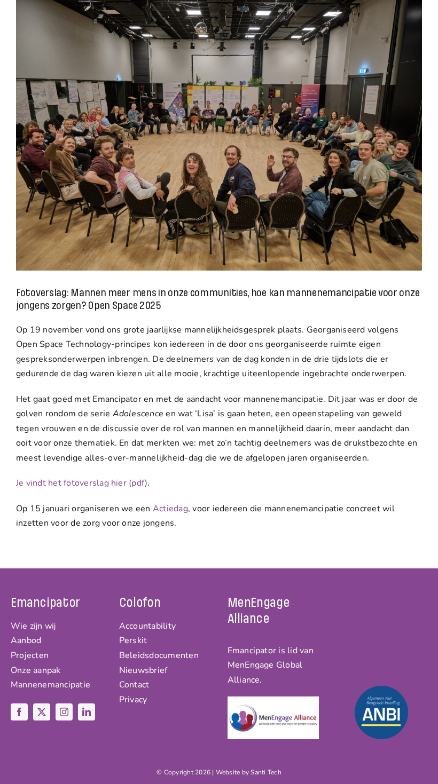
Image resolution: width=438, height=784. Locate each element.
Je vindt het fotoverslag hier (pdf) (81, 483)
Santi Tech (266, 772)
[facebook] (19, 711)
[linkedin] (86, 711)
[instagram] (64, 711)
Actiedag (170, 508)
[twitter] (41, 711)
